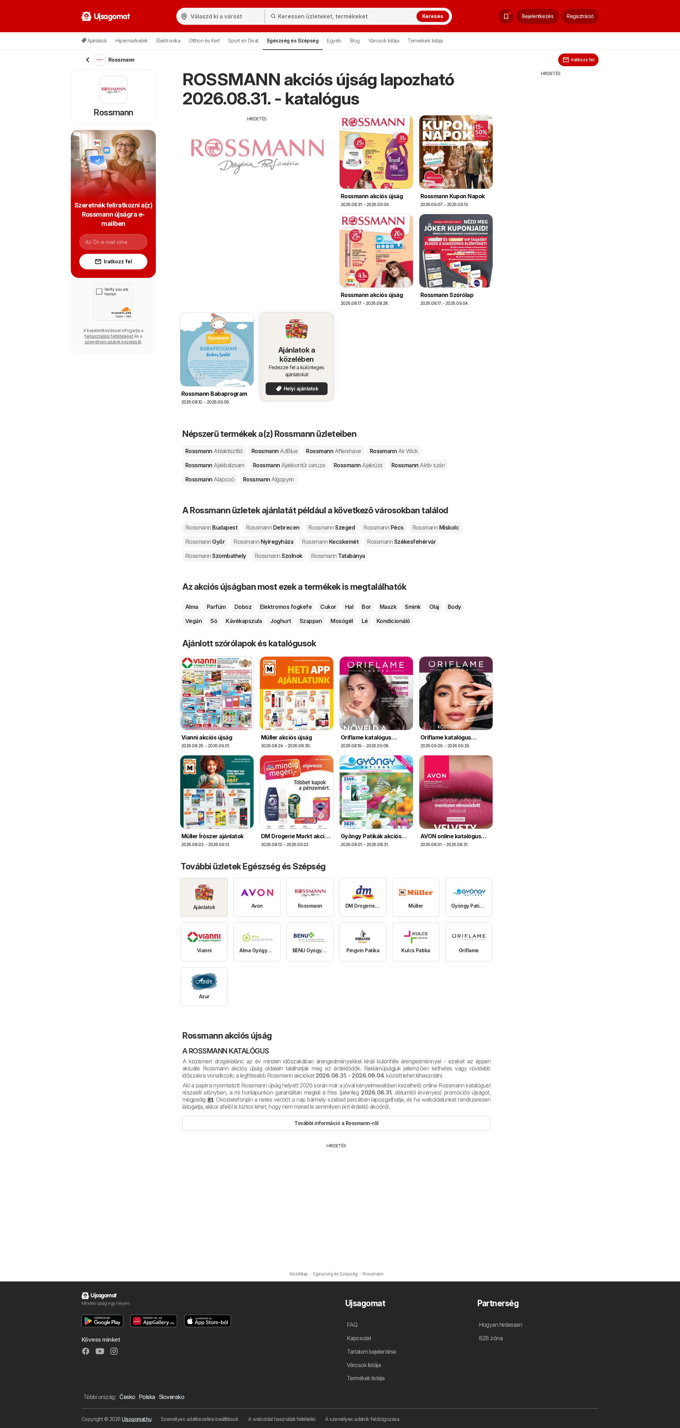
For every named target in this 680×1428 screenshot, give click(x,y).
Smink (412, 606)
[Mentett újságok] (506, 16)
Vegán (193, 620)
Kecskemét (330, 541)
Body (454, 606)
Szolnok (278, 555)
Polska (147, 1396)
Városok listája (383, 41)
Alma (191, 606)
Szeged (331, 527)
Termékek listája (425, 41)
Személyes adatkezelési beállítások (200, 1419)
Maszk (388, 606)
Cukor (328, 606)
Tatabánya (338, 555)
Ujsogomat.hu (136, 1419)
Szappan (311, 620)
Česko (127, 1396)
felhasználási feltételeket (108, 336)
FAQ (352, 1324)
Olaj (434, 606)
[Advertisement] (257, 171)
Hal (349, 606)
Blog (355, 41)
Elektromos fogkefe (286, 606)
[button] (102, 1321)
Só (213, 620)
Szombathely (215, 555)
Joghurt (280, 620)
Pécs (383, 527)
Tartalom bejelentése (371, 1351)
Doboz (242, 606)
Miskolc (435, 527)
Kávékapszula (244, 620)
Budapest (211, 527)
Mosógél (341, 620)
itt (210, 1099)
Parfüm (216, 606)
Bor (366, 606)
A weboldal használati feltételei (281, 1419)
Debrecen (272, 527)
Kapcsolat (359, 1338)
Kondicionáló (393, 620)
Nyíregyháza (263, 541)
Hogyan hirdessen (500, 1324)
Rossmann (214, 451)
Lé (365, 620)
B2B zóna (491, 1338)
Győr (205, 541)
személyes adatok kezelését (113, 341)
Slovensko (171, 1396)
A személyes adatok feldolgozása (362, 1419)
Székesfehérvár (401, 541)
